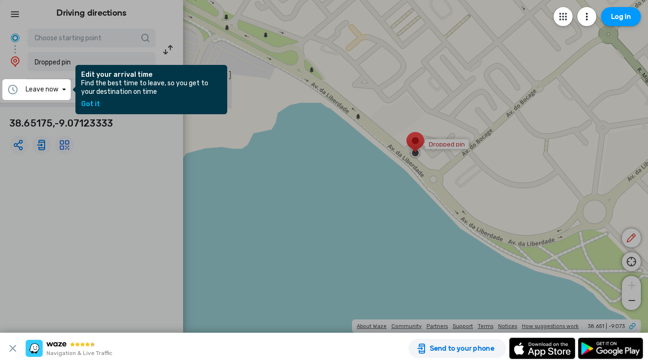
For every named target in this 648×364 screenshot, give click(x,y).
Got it (90, 104)
